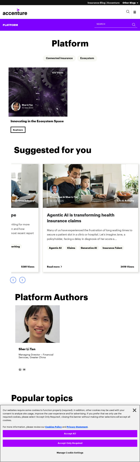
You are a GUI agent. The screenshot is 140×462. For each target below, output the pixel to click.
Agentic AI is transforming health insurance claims (80, 218)
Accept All (70, 433)
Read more (18, 130)
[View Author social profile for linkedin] (20, 373)
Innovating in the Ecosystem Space (37, 121)
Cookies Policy (53, 426)
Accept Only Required (70, 443)
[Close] (134, 409)
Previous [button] (13, 281)
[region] (70, 433)
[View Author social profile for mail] (24, 373)
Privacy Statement (77, 426)
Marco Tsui (56, 197)
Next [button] (22, 281)
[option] (90, 219)
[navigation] (134, 12)
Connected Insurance (59, 58)
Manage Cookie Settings (70, 452)
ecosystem (88, 58)
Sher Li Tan (71, 197)
